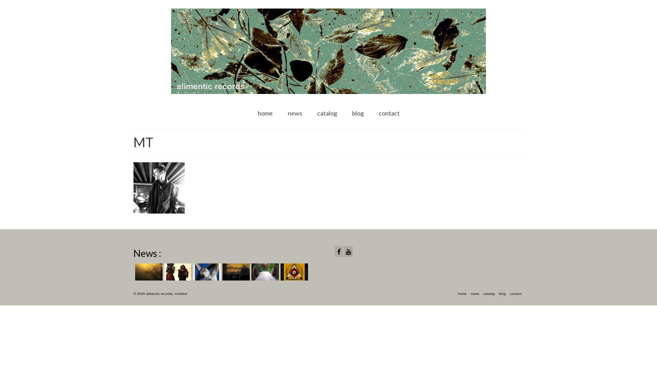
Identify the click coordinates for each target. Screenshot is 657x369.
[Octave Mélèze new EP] (235, 272)
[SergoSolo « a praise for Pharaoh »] (177, 272)
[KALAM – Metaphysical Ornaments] (293, 272)
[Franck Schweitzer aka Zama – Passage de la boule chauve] (264, 272)
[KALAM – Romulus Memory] (206, 272)
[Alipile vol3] (148, 272)
